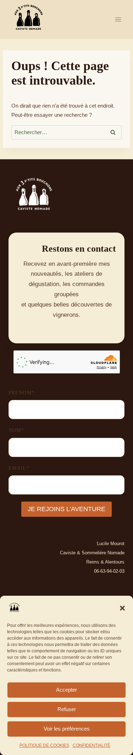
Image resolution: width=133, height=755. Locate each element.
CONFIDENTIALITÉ (91, 745)
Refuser (66, 709)
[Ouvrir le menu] (117, 19)
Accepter (66, 690)
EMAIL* (19, 468)
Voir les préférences (67, 729)
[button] (122, 608)
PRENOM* (21, 392)
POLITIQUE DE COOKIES (44, 745)
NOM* (16, 430)
